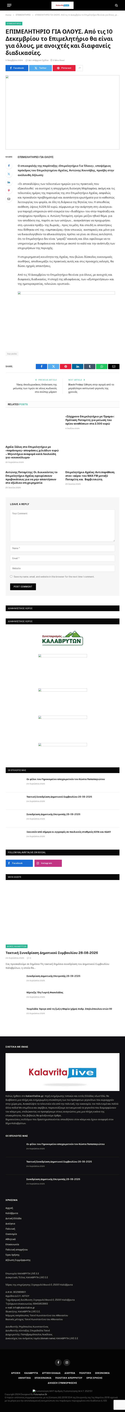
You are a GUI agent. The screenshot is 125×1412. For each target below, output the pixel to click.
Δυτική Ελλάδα (13, 1218)
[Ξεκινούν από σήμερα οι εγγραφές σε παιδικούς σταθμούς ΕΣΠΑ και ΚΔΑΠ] (15, 836)
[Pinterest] (9, 190)
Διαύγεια (10, 1223)
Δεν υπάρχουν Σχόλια (38, 60)
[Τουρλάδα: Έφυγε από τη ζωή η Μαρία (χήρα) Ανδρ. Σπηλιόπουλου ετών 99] (15, 1013)
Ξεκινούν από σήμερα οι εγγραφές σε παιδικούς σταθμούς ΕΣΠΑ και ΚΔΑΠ (69, 832)
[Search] (116, 5)
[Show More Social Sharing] (79, 68)
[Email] (9, 199)
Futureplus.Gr (41, 1394)
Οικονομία (11, 1234)
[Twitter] (9, 174)
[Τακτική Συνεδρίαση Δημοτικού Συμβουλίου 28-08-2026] (15, 801)
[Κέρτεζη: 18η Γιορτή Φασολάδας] (15, 997)
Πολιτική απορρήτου (17, 1249)
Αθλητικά (11, 1239)
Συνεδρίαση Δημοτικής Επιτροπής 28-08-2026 (53, 814)
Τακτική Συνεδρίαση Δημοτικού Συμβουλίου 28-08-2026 (59, 796)
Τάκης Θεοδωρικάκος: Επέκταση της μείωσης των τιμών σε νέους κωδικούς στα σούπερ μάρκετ (35, 388)
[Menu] (9, 5)
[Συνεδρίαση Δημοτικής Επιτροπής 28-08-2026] (15, 818)
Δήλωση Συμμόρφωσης (18, 1260)
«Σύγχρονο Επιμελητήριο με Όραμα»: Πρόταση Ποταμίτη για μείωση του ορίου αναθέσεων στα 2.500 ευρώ (89, 420)
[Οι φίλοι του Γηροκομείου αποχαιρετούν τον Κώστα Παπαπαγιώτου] (15, 783)
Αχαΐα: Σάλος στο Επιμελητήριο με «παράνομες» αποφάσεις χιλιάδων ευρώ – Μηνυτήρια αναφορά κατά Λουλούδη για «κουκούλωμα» (32, 452)
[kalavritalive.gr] (62, 5)
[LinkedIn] (9, 182)
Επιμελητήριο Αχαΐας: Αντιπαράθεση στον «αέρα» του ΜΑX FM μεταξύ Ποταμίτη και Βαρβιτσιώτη (90, 476)
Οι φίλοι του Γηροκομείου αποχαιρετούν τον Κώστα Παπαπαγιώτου (66, 779)
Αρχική (9, 1208)
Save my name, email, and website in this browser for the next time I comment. (54, 576)
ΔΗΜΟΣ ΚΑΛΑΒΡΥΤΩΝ (16, 946)
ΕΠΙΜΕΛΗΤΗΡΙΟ (14, 24)
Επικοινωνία (12, 1244)
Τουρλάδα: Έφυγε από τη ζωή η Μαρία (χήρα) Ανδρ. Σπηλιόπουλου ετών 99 (69, 1009)
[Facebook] (9, 165)
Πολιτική (10, 1229)
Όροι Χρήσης (13, 1255)
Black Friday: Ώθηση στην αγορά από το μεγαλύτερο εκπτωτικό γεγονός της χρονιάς (91, 388)
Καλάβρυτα (12, 1213)
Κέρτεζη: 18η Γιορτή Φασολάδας (45, 992)
